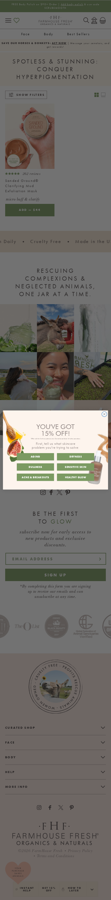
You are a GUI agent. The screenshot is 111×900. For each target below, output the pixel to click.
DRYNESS (75, 456)
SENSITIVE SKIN (75, 467)
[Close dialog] (104, 414)
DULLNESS (35, 467)
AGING (35, 456)
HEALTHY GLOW (75, 477)
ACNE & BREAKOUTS (35, 477)
